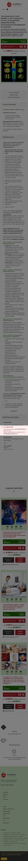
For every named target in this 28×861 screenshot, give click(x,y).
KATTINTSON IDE (20, 429)
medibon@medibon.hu (10, 434)
